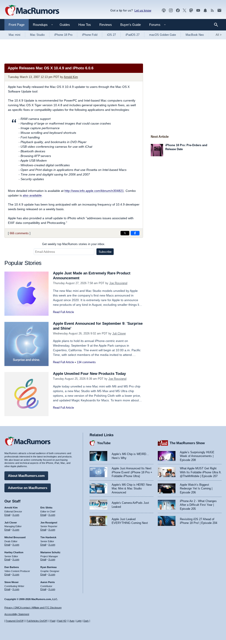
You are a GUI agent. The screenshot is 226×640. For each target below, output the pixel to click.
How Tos (84, 24)
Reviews (105, 24)
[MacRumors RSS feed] (212, 10)
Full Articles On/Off (37, 620)
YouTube (104, 443)
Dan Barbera (11, 567)
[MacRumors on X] (184, 10)
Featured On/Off (14, 620)
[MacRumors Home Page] (32, 10)
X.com (15, 515)
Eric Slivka (46, 507)
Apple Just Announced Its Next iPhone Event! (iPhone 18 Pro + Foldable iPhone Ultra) (132, 472)
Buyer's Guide (130, 24)
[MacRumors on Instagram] (171, 10)
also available (32, 195)
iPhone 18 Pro (63, 34)
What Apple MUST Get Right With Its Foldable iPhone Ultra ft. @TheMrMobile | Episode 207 (201, 472)
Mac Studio (37, 34)
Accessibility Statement (16, 614)
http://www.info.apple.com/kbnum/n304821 (94, 191)
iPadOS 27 (132, 34)
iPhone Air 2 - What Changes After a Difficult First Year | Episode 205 (198, 504)
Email (7, 515)
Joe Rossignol (118, 283)
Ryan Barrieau (48, 567)
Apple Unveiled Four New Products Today (89, 374)
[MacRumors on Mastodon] (191, 10)
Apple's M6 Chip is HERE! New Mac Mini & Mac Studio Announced (132, 488)
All (219, 34)
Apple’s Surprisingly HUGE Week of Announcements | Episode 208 (197, 456)
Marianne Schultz (50, 552)
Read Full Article (63, 312)
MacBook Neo (195, 34)
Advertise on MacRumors (27, 488)
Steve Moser (11, 582)
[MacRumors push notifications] (205, 10)
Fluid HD (61, 620)
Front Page (16, 24)
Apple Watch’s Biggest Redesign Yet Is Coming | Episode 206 (196, 488)
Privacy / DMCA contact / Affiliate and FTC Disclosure (33, 607)
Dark (86, 620)
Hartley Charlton (13, 552)
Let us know (142, 10)
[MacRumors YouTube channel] (198, 10)
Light (78, 620)
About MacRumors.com (26, 476)
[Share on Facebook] (135, 233)
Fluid (52, 620)
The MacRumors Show (187, 443)
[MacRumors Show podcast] (164, 10)
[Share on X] (125, 233)
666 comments (19, 233)
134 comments (86, 362)
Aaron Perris (47, 582)
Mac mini (14, 34)
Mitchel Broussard (15, 537)
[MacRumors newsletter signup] (219, 10)
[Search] (217, 24)
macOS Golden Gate (162, 34)
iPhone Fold (89, 34)
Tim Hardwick (48, 537)
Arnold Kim (71, 77)
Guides (65, 24)
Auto (72, 620)
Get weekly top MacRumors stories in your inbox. (73, 244)
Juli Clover (119, 333)
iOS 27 (111, 34)
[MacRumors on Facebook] (178, 10)
